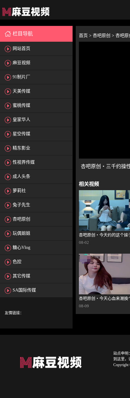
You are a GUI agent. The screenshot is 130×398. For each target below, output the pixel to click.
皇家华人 (21, 119)
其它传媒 (21, 276)
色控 (17, 261)
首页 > (86, 35)
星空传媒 (21, 133)
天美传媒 (21, 91)
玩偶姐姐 (21, 233)
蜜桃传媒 (21, 105)
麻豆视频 (21, 62)
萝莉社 (19, 190)
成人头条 (21, 176)
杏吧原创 (21, 219)
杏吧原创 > (104, 35)
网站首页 (21, 48)
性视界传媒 (24, 162)
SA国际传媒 (24, 290)
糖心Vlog (21, 247)
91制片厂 (21, 77)
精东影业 (21, 148)
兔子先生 (21, 204)
